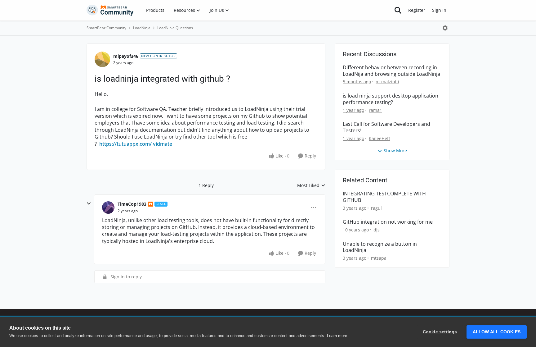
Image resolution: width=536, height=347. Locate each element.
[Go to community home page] (110, 10)
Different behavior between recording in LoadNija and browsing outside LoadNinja (391, 70)
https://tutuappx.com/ (125, 143)
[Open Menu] (445, 28)
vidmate (162, 143)
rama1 (375, 110)
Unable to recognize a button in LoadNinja (380, 247)
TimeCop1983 (132, 204)
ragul (376, 208)
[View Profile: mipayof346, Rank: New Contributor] (102, 59)
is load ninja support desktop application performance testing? (390, 99)
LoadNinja (141, 27)
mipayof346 (125, 56)
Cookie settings (440, 332)
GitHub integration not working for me (388, 222)
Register (416, 10)
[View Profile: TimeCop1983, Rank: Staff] (108, 207)
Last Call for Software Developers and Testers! (386, 127)
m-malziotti (387, 81)
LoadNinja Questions (175, 27)
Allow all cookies (496, 332)
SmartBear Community (106, 27)
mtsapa (378, 258)
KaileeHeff (379, 138)
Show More (395, 150)
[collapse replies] (88, 203)
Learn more (337, 335)
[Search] (398, 10)
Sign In (439, 10)
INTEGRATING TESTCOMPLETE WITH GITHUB (384, 196)
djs (376, 230)
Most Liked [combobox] (311, 185)
